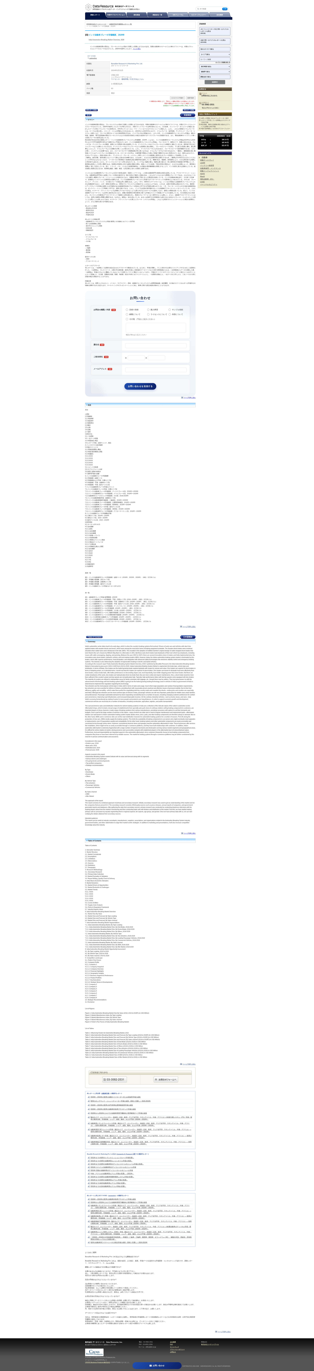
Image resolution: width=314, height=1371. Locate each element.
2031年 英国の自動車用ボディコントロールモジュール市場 (112, 1170)
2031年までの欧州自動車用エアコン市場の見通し (108, 1183)
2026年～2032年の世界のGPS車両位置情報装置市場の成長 (112, 1105)
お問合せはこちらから (209, 95)
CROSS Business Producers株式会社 (97, 1362)
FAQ (171, 1344)
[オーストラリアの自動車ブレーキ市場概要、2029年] (189, 110)
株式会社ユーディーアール (210, 1344)
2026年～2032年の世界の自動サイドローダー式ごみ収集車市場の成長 (116, 1097)
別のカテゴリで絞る (207, 49)
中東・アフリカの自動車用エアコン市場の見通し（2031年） (112, 1174)
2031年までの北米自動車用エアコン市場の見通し (108, 1186)
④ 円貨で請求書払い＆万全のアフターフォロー (214, 128)
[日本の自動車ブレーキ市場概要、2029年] (91, 110)
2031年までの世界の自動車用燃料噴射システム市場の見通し (112, 1177)
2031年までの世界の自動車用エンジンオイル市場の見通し (111, 1161)
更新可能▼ (190, 98)
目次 (88, 115)
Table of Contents (94, 637)
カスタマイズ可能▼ (177, 98)
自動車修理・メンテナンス (210, 168)
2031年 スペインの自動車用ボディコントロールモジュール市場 (113, 1167)
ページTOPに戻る (190, 397)
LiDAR (202, 163)
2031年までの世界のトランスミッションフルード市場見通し (112, 1158)
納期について (134, 314)
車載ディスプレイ (207, 160)
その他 (142, 319)
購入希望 (154, 310)
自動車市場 (105, 1093)
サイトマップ (174, 1347)
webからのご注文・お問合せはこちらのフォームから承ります (166, 1079)
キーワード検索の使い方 (223, 62)
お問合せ (173, 1352)
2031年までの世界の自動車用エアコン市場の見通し (109, 1180)
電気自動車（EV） (207, 179)
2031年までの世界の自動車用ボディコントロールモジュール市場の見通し (117, 1164)
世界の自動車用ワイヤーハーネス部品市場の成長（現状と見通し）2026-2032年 (119, 1242)
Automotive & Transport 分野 (126, 1154)
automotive (93, 58)
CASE (202, 182)
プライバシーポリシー (177, 1349)
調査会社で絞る (206, 77)
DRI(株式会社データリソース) (96, 24)
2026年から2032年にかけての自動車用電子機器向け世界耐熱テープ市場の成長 (119, 1113)
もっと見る (137, 49)
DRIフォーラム (179, 15)
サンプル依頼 (177, 310)
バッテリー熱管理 (207, 165)
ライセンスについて (159, 314)
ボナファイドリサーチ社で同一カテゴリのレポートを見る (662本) (215, 31)
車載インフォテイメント (209, 171)
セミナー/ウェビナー (200, 15)
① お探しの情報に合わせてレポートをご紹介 (214, 118)
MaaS (202, 176)
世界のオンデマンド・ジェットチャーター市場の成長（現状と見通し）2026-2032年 (121, 1101)
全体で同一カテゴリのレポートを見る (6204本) (213, 41)
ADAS (202, 174)
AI (225, 9)
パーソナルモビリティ (208, 184)
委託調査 (137, 15)
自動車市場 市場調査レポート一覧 (120, 24)
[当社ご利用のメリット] (215, 114)
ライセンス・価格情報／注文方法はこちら (127, 79)
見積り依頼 (133, 310)
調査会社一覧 (158, 15)
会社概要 (220, 15)
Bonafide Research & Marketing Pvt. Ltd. (127, 64)
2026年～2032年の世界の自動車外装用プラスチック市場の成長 (113, 1109)
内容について (177, 314)
